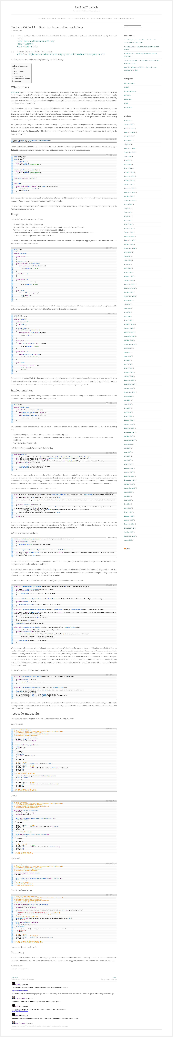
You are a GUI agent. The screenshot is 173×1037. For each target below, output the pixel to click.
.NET (13, 968)
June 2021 (127, 260)
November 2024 (129, 148)
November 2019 (129, 336)
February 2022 (129, 228)
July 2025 (127, 144)
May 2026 (127, 120)
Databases (127, 95)
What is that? (18, 71)
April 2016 (127, 508)
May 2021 (127, 264)
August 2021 (128, 252)
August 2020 (128, 300)
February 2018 (128, 420)
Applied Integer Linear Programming (51, 18)
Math (126, 103)
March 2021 (128, 272)
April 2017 (127, 460)
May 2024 (127, 160)
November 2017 (129, 432)
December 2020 (129, 284)
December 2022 (129, 188)
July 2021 (127, 256)
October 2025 (128, 136)
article (20, 54)
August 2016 (128, 492)
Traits (26, 968)
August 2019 (128, 348)
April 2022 (127, 220)
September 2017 (129, 440)
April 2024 (127, 164)
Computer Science (130, 91)
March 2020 (128, 320)
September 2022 (129, 200)
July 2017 (127, 448)
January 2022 (128, 232)
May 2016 (127, 504)
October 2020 (128, 292)
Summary (17, 81)
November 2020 (129, 288)
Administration (129, 83)
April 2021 (127, 268)
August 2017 (128, 444)
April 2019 (127, 364)
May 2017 (127, 456)
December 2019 (129, 332)
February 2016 (128, 516)
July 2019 (127, 352)
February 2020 (129, 324)
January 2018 (128, 424)
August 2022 (128, 204)
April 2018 (127, 412)
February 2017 (128, 468)
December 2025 (129, 128)
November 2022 (129, 192)
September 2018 (129, 392)
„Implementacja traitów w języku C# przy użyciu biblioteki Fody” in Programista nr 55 (66, 54)
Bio (88, 18)
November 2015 (129, 528)
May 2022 (127, 216)
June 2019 (127, 356)
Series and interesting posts (101, 18)
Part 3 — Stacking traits (27, 46)
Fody (20, 968)
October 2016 (128, 484)
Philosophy (128, 107)
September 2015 (129, 536)
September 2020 (129, 296)
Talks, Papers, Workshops (123, 18)
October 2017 (128, 436)
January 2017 (128, 472)
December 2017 (129, 428)
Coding (20, 966)
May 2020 (127, 312)
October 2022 (128, 196)
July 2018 (127, 400)
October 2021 (128, 244)
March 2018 (128, 416)
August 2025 (128, 140)
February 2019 (128, 372)
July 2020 (127, 304)
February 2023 (129, 180)
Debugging (127, 99)
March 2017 (128, 464)
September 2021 (129, 248)
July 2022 (127, 208)
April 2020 (127, 316)
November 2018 (129, 384)
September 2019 (129, 344)
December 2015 (129, 524)
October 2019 (128, 340)
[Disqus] (64, 1003)
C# (16, 968)
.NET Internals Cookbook (76, 18)
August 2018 (128, 396)
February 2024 (129, 172)
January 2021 (128, 280)
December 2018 (129, 380)
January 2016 (128, 520)
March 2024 (128, 168)
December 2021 (129, 236)
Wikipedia (15, 92)
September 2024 (129, 152)
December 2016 (129, 476)
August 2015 (128, 540)
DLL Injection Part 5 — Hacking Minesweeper (22, 978)
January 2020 (128, 328)
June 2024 (127, 156)
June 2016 (127, 500)
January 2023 (128, 184)
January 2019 (128, 376)
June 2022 (127, 212)
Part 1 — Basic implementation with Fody (35, 41)
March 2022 (128, 224)
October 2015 (128, 532)
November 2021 (129, 240)
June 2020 (127, 308)
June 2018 (127, 404)
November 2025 (129, 132)
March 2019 (128, 368)
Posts (128, 549)
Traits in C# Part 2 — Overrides (109, 978)
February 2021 (128, 276)
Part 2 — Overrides (25, 43)
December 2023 (129, 176)
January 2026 (128, 124)
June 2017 (127, 452)
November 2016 (129, 480)
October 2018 (128, 388)
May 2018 (127, 408)
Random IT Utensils (86, 7)
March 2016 (128, 512)
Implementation (20, 76)
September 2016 (129, 488)
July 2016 (127, 496)
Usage (16, 74)
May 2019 (127, 360)
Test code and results (22, 79)
